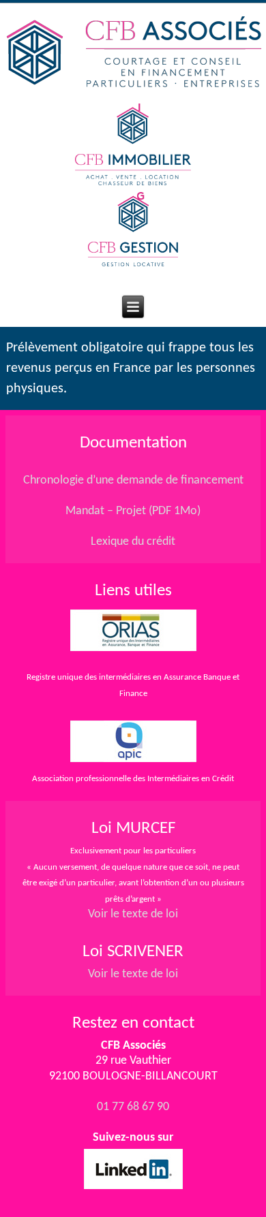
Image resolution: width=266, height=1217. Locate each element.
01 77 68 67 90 (133, 1107)
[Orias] (133, 630)
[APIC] (133, 762)
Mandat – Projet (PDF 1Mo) (133, 511)
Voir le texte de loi (133, 914)
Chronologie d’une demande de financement (133, 480)
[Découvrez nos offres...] (133, 263)
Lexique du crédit (133, 541)
